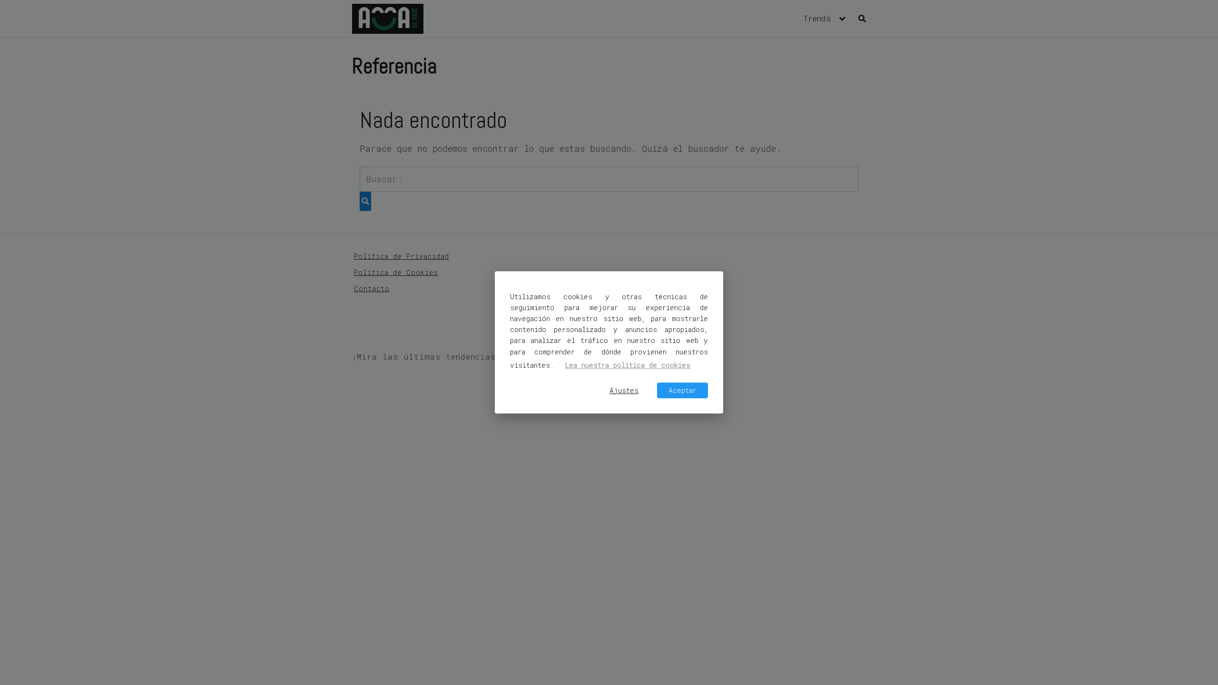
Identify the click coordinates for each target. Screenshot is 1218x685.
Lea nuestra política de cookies (627, 365)
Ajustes (623, 390)
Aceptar (682, 390)
